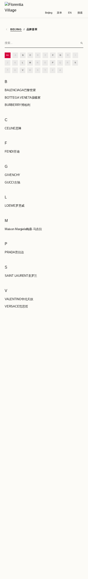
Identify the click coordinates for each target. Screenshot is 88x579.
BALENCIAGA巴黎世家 (20, 90)
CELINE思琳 (13, 128)
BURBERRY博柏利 (17, 105)
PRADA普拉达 (14, 252)
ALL (7, 55)
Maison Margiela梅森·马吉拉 (23, 229)
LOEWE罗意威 (14, 205)
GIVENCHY (12, 175)
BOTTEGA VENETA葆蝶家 (23, 97)
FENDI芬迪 (12, 151)
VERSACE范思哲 (16, 306)
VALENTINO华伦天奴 (19, 299)
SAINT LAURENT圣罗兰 (21, 275)
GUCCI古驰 (12, 182)
